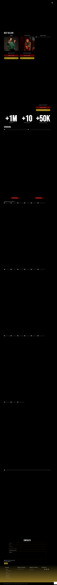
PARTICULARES (8, 578)
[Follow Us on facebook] (44, 569)
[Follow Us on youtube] (48, 569)
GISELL (7, 572)
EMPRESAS (7, 576)
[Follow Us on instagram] (46, 569)
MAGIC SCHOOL (8, 573)
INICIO (7, 569)
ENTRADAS (7, 575)
